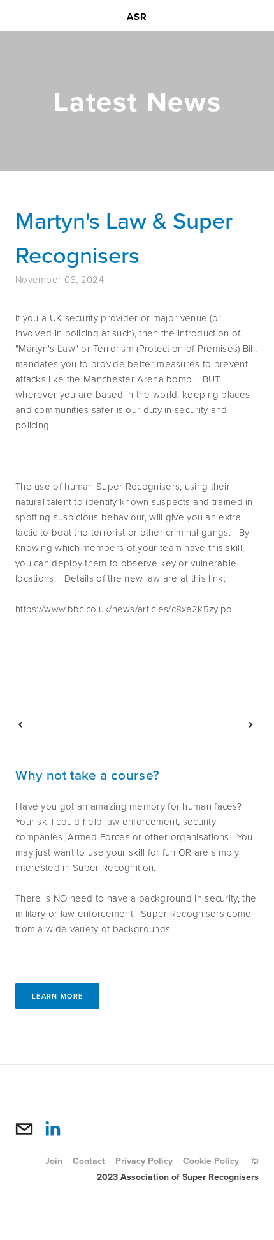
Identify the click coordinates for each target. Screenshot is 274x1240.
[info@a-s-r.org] (24, 1129)
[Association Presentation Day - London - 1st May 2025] (74, 725)
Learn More (57, 996)
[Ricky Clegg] (52, 1129)
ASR (137, 17)
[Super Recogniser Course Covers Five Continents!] (196, 725)
